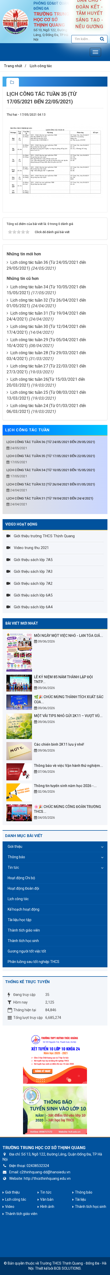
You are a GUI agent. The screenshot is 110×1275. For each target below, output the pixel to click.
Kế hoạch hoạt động (23, 909)
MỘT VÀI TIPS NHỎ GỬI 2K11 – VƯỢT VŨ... (68, 716)
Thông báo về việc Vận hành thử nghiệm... (68, 766)
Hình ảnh (47, 1207)
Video (9, 1207)
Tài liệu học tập (19, 920)
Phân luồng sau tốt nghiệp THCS (33, 962)
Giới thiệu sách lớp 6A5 (32, 595)
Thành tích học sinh (23, 941)
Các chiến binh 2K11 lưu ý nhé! (59, 744)
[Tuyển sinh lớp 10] (55, 1057)
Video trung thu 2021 (31, 547)
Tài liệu (80, 1199)
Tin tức (13, 867)
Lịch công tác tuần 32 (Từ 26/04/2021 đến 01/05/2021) (50, 484)
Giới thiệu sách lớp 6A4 (32, 607)
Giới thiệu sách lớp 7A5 (32, 559)
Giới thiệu (15, 846)
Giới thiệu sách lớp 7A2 (32, 583)
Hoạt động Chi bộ (21, 878)
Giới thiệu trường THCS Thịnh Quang (44, 536)
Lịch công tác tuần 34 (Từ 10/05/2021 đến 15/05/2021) (50, 470)
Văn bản (46, 1199)
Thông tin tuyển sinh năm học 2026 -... (65, 786)
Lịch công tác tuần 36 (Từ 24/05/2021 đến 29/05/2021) (50, 442)
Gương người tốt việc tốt (27, 951)
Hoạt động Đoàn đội (23, 888)
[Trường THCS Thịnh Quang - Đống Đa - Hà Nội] (15, 21)
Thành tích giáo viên (24, 930)
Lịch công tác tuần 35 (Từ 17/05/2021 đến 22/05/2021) (50, 456)
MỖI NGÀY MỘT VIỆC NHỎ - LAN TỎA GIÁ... (68, 636)
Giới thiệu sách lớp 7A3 (32, 571)
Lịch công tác (18, 899)
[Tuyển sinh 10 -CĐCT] (55, 1110)
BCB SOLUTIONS (67, 1268)
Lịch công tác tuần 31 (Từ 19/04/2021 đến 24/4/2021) (49, 498)
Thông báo (16, 857)
